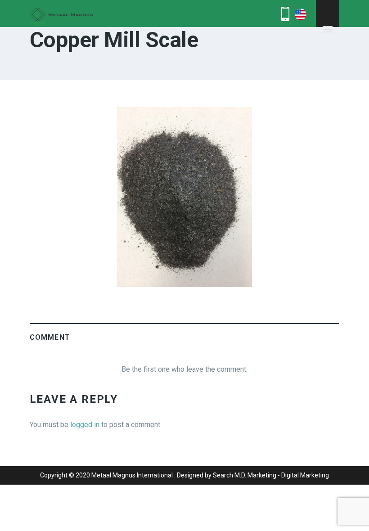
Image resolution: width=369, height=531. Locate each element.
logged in (84, 424)
